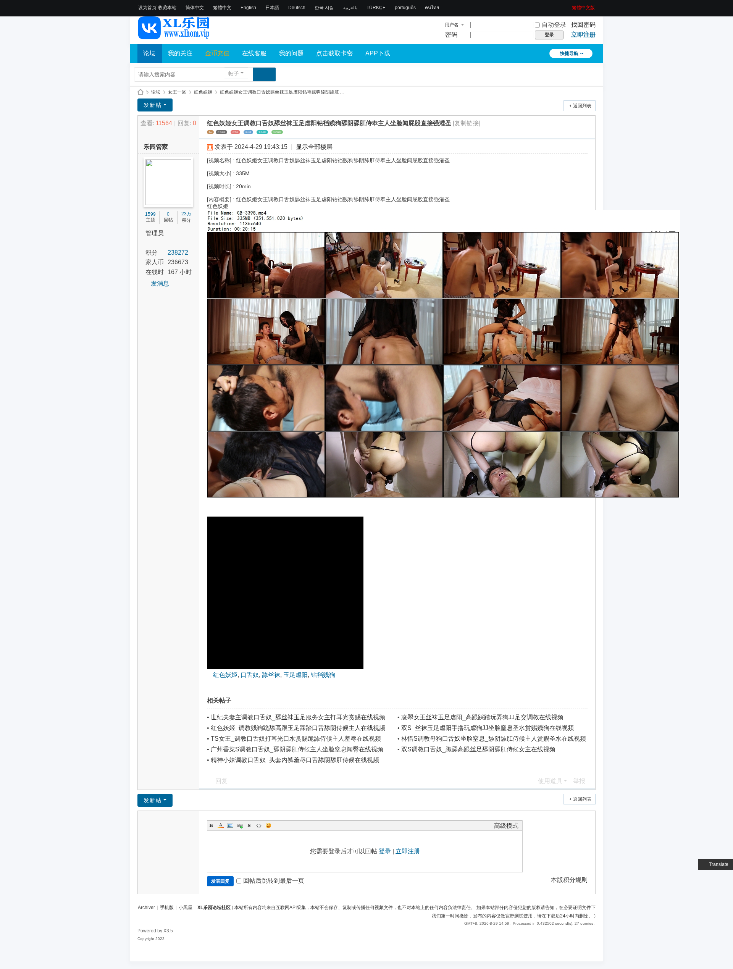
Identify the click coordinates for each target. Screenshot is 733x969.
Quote (249, 825)
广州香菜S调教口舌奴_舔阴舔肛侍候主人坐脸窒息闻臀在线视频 (297, 749)
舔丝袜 (248, 132)
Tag (210, 132)
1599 (150, 214)
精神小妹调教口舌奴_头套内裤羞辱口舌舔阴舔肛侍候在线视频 (295, 760)
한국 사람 (324, 7)
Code (259, 825)
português (405, 7)
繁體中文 (222, 7)
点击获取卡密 (334, 53)
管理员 (154, 233)
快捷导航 (569, 53)
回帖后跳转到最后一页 (273, 880)
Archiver (146, 907)
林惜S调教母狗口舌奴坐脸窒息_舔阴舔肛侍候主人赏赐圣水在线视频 (493, 738)
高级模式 (506, 825)
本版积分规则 (569, 880)
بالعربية (350, 7)
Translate (718, 864)
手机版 (167, 907)
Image (230, 825)
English (248, 7)
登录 (385, 851)
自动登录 (554, 24)
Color (220, 825)
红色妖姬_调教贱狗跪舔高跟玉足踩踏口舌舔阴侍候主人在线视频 (298, 728)
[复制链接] (466, 123)
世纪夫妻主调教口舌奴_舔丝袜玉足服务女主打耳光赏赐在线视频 (298, 717)
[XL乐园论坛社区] (174, 36)
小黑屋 (185, 907)
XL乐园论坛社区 (140, 92)
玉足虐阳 (262, 132)
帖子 (233, 73)
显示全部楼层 (314, 147)
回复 (221, 781)
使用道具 (550, 781)
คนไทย (432, 7)
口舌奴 (235, 132)
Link (240, 825)
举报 (579, 781)
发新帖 (153, 105)
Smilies (268, 825)
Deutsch (296, 7)
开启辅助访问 (569, 5)
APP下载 (377, 53)
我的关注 (180, 53)
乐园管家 (156, 147)
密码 (451, 34)
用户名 (452, 24)
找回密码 (583, 24)
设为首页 (147, 7)
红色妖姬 (203, 92)
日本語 (272, 7)
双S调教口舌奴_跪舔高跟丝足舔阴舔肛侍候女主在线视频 (478, 749)
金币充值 (217, 53)
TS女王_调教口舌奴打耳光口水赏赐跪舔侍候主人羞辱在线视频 (296, 738)
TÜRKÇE (376, 7)
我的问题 (291, 53)
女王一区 (177, 92)
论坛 (149, 53)
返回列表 (582, 105)
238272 (178, 252)
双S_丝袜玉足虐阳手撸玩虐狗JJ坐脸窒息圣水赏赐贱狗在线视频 (487, 728)
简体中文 (195, 7)
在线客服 (254, 53)
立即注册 (583, 34)
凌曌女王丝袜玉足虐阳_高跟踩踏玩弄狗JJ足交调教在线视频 (482, 717)
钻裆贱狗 (277, 132)
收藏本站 (167, 7)
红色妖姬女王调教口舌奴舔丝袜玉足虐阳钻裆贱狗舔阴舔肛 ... (282, 92)
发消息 (160, 283)
